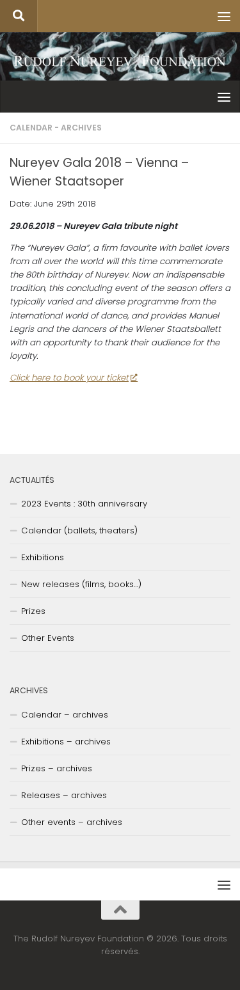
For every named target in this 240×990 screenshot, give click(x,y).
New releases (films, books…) (81, 584)
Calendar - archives (56, 127)
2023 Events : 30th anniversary (84, 504)
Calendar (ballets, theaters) (79, 530)
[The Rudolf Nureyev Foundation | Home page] (120, 62)
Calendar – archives (64, 715)
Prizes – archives (56, 768)
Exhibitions (42, 557)
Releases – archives (64, 795)
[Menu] (224, 16)
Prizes (33, 611)
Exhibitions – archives (66, 741)
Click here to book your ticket (69, 378)
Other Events (47, 638)
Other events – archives (71, 822)
